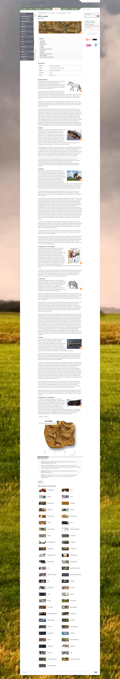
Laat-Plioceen (60, 280)
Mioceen (55, 346)
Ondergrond (47, 9)
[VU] (96, 44)
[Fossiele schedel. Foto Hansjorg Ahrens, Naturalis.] (74, 135)
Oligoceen (62, 345)
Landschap (38, 9)
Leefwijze (42, 47)
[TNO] (94, 40)
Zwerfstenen (74, 9)
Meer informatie (43, 55)
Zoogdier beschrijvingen (61, 12)
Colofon (97, 1)
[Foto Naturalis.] (60, 27)
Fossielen (56, 9)
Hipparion (44, 347)
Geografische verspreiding (46, 48)
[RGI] (88, 45)
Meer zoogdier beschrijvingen (46, 57)
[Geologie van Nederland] (34, 4)
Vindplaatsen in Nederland (46, 53)
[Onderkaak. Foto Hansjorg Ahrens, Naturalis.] (74, 402)
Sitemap (88, 1)
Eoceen (40, 343)
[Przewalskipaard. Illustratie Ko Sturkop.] (74, 285)
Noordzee (45, 412)
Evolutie (42, 52)
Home (25, 9)
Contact (93, 1)
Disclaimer (24, 672)
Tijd (31, 9)
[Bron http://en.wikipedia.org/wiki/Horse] (74, 176)
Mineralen (64, 9)
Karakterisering (43, 44)
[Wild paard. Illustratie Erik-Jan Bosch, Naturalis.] (74, 86)
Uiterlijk (41, 45)
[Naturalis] (88, 39)
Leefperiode (42, 50)
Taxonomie (42, 40)
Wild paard (42, 42)
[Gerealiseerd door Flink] (96, 672)
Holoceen (57, 290)
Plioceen (63, 347)
